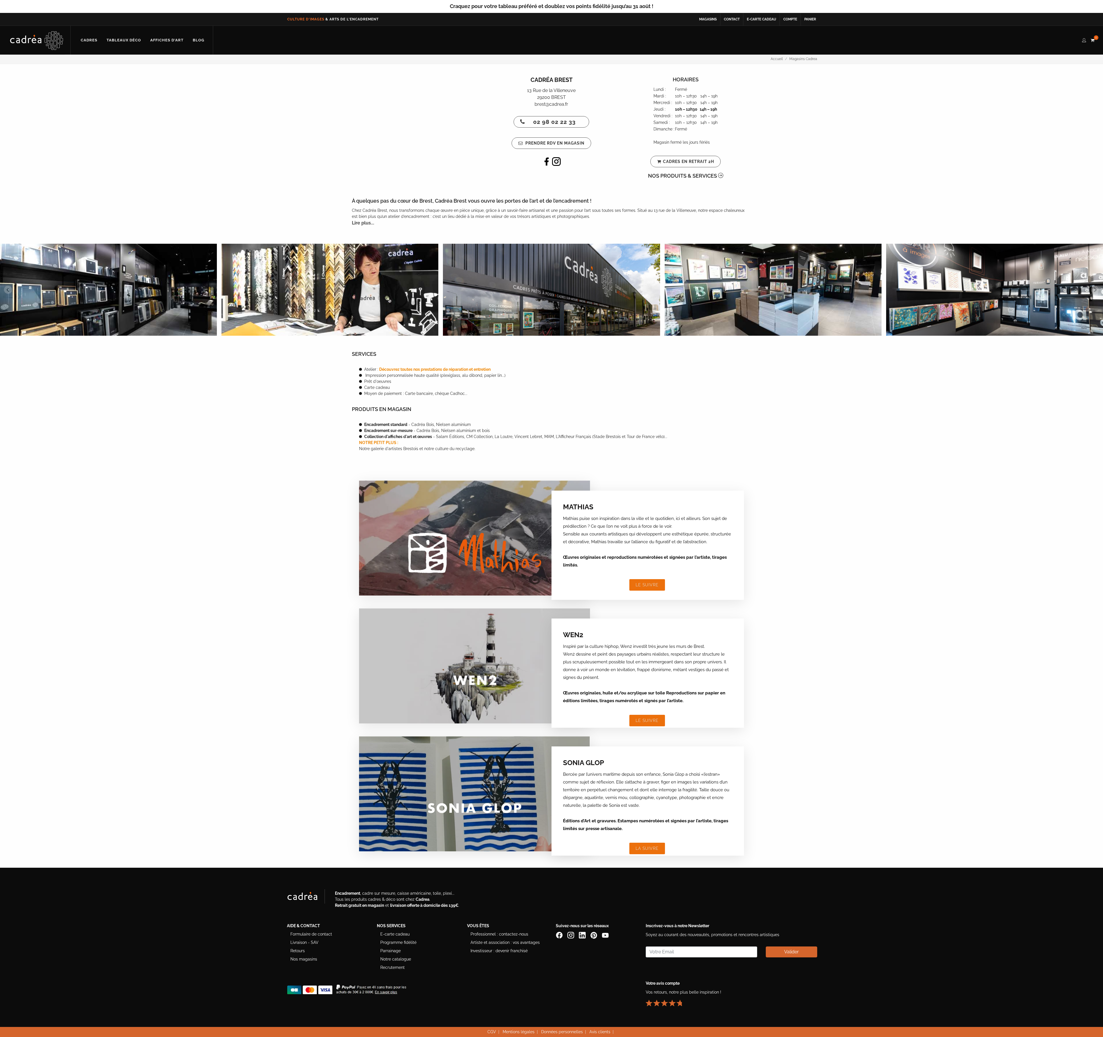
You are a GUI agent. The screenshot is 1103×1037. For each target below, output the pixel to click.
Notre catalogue (395, 959)
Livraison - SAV (304, 942)
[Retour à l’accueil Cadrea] (37, 40)
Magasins (708, 19)
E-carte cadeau (761, 19)
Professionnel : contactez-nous (499, 934)
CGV (491, 1032)
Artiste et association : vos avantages (505, 942)
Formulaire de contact (311, 934)
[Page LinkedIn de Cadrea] (583, 935)
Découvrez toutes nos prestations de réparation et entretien (434, 369)
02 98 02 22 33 (554, 121)
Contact (732, 19)
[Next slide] (1095, 290)
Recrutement (392, 967)
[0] (1092, 39)
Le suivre (647, 585)
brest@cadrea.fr (551, 104)
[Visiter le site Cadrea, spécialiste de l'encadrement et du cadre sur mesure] (308, 897)
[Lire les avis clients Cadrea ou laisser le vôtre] (667, 1000)
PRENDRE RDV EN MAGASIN (554, 143)
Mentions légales (519, 1032)
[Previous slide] (8, 290)
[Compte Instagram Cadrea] (571, 935)
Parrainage (390, 950)
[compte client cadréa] (1084, 39)
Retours (297, 950)
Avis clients (599, 1032)
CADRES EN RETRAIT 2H (688, 161)
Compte (790, 19)
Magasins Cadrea (803, 59)
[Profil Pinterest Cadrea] (594, 935)
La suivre (647, 848)
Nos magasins (303, 959)
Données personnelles (562, 1032)
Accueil (777, 59)
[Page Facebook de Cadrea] (560, 935)
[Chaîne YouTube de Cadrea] (605, 935)
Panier (810, 19)
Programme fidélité (398, 942)
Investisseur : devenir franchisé (499, 950)
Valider (791, 952)
